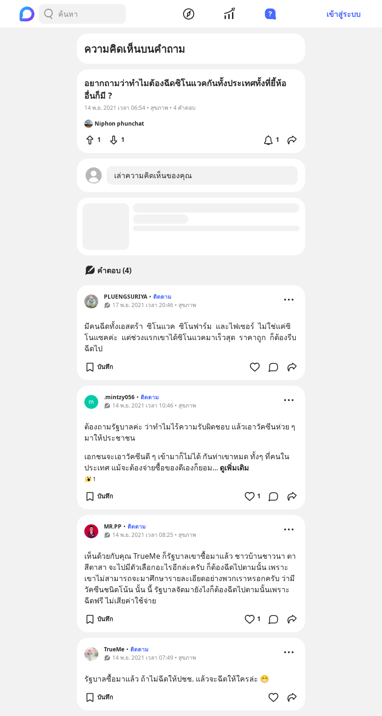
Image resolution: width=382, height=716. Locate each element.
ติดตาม (162, 297)
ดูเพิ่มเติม (234, 467)
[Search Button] (48, 14)
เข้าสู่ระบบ (344, 14)
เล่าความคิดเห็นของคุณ (153, 175)
